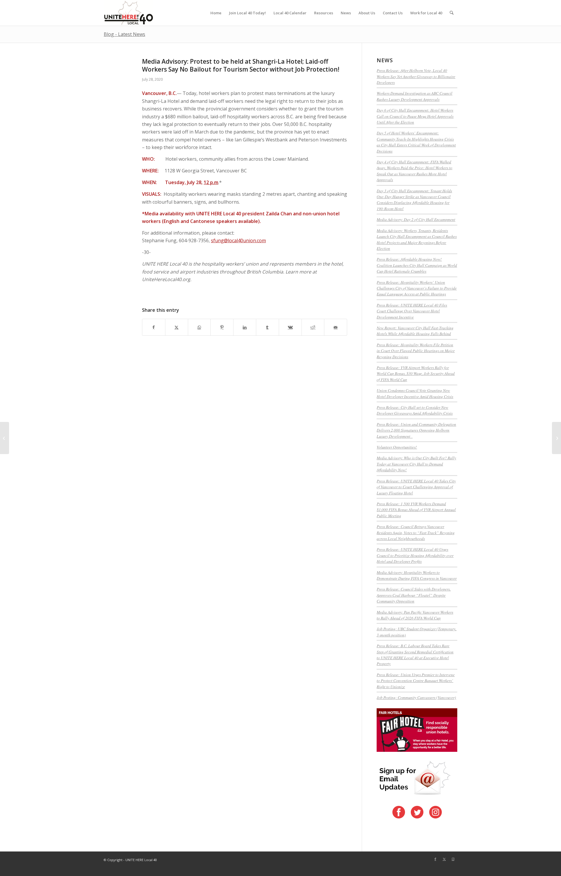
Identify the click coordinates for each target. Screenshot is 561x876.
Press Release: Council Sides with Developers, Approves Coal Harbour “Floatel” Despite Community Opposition (414, 595)
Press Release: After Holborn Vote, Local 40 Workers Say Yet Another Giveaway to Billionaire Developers (416, 76)
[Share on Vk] (290, 327)
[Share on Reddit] (313, 327)
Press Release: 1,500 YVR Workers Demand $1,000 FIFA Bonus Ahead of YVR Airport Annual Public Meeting (416, 509)
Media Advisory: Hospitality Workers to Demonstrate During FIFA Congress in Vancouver (417, 575)
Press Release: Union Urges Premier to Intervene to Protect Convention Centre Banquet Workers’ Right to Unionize (416, 680)
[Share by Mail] (335, 327)
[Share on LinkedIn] (244, 327)
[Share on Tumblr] (267, 327)
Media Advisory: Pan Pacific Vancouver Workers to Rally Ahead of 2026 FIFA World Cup (415, 615)
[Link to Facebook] (435, 859)
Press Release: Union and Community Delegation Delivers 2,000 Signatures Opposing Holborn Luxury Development (416, 430)
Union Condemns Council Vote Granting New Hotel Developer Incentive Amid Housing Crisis (415, 393)
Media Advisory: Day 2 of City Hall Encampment (416, 219)
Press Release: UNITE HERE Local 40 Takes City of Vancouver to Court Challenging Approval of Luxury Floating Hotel (416, 487)
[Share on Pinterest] (222, 327)
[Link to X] (444, 859)
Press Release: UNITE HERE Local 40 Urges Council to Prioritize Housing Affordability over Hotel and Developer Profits (415, 555)
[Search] (451, 13)
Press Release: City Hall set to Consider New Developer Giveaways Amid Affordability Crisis (415, 410)
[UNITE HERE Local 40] (128, 13)
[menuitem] (216, 13)
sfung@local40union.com (238, 240)
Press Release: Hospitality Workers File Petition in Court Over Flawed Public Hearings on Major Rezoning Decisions (416, 350)
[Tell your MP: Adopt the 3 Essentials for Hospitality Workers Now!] (4, 438)
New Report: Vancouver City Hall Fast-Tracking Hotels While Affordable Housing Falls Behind (415, 330)
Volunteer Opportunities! (397, 447)
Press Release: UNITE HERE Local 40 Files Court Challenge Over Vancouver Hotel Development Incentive (412, 311)
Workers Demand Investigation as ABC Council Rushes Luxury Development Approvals (414, 96)
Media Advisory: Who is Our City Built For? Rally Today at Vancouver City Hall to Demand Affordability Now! (416, 463)
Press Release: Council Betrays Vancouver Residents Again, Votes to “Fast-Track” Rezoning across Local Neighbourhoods (416, 532)
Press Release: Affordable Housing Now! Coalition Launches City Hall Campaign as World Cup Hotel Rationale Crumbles (417, 265)
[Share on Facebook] (153, 327)
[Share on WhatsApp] (199, 327)
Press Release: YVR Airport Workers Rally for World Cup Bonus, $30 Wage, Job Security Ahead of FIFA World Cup (416, 373)
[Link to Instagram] (453, 859)
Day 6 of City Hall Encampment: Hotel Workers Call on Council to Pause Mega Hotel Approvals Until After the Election (415, 116)
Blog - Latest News (124, 34)
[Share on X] (176, 327)
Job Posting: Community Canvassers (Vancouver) (416, 697)
